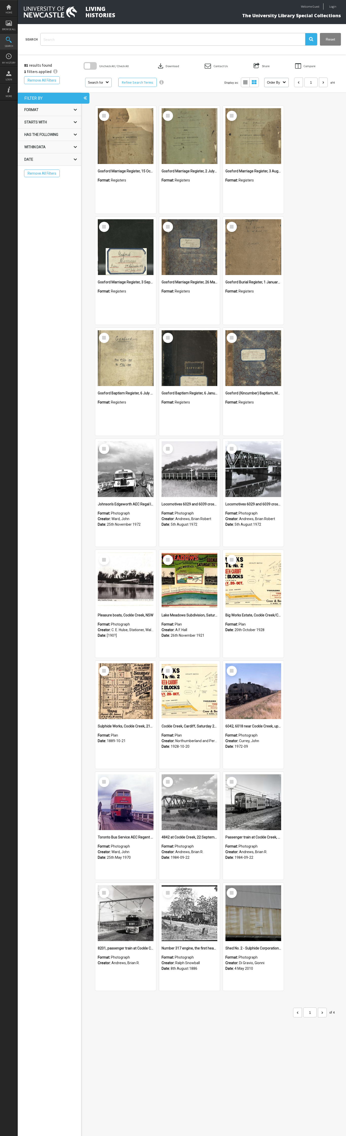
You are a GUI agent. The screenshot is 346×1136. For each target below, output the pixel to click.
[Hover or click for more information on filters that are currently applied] (55, 71)
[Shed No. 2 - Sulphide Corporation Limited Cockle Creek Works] (253, 913)
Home (9, 12)
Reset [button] (330, 39)
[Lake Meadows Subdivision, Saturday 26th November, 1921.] (189, 580)
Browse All (9, 29)
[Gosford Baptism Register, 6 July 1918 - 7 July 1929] (125, 358)
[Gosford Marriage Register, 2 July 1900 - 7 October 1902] (189, 136)
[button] (311, 39)
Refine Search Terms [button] (137, 82)
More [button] (9, 96)
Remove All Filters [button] (42, 80)
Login (9, 79)
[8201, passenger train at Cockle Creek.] (125, 913)
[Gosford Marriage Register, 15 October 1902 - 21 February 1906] (125, 136)
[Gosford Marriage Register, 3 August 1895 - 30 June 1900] (253, 136)
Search (9, 46)
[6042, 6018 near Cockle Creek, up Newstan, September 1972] (253, 691)
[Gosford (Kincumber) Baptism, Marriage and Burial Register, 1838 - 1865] (253, 358)
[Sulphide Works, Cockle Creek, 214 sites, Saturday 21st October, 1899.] (125, 691)
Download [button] (168, 66)
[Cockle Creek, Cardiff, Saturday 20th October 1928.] (189, 691)
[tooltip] (161, 82)
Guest (316, 6)
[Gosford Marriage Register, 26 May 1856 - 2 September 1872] (189, 247)
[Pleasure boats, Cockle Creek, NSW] (125, 580)
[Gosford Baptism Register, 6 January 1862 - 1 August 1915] (189, 358)
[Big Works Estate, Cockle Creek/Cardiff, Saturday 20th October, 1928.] (253, 580)
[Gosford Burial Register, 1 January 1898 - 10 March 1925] (253, 247)
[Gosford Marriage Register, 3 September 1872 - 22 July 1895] (125, 247)
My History (8, 62)
